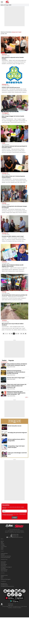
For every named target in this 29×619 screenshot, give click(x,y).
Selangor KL (5, 84)
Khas (2, 549)
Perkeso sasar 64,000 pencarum (11, 87)
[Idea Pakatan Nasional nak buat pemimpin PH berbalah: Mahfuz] (14, 133)
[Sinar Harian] (7, 1)
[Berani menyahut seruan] (4, 427)
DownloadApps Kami (10, 604)
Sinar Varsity (4, 571)
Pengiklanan (4, 583)
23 (18, 333)
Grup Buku (3, 568)
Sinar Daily (3, 561)
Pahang (4, 203)
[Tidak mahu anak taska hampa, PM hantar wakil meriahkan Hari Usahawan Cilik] (3, 386)
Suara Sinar (4, 546)
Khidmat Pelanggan (6, 579)
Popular (11, 360)
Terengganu (5, 113)
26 (23, 333)
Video (2, 547)
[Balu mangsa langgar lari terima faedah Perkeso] (14, 103)
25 (21, 333)
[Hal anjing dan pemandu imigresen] (4, 434)
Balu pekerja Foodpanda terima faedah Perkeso (13, 58)
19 (9, 333)
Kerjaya (3, 554)
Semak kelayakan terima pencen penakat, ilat (14, 295)
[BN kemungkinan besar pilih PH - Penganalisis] (4, 440)
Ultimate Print (4, 569)
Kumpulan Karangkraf (6, 567)
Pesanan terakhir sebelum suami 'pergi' (13, 236)
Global (2, 543)
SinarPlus (3, 563)
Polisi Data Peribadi (5, 557)
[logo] (10, 526)
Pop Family (3, 565)
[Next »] (26, 334)
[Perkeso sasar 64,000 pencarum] (14, 74)
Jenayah (4, 320)
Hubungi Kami (4, 553)
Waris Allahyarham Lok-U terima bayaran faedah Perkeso (13, 177)
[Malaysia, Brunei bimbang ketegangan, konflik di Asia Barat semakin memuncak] (3, 372)
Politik (3, 143)
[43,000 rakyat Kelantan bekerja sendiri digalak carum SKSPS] (14, 252)
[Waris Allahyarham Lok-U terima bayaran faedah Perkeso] (14, 163)
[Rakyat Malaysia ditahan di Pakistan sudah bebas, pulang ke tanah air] (3, 366)
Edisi (2, 542)
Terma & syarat (22, 514)
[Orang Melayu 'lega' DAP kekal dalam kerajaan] (4, 447)
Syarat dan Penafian (6, 556)
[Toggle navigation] (2, 1)
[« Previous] (3, 334)
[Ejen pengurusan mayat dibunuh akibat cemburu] (14, 311)
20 (11, 333)
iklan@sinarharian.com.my (7, 586)
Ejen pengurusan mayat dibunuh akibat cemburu (12, 324)
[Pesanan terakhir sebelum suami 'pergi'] (14, 223)
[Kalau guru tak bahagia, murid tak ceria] (4, 454)
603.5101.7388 (15, 534)
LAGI (26, 397)
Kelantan (4, 262)
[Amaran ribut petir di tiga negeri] (3, 379)
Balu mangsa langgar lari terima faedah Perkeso (13, 117)
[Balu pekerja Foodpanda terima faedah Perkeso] (14, 44)
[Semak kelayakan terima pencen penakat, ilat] (14, 282)
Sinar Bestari (4, 564)
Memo (2, 576)
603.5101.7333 (15, 536)
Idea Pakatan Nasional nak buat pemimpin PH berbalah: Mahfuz (14, 147)
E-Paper (3, 545)
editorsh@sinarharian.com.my (15, 537)
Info (2, 578)
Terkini (4, 360)
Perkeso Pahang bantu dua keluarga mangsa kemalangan (14, 207)
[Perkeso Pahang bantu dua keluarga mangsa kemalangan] (14, 193)
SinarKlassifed (4, 585)
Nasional (4, 54)
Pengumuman (4, 575)
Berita (2, 541)
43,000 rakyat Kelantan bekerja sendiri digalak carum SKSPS (12, 265)
